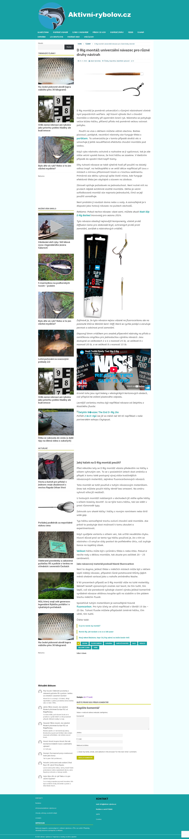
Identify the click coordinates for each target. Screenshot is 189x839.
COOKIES (38, 818)
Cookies (99, 819)
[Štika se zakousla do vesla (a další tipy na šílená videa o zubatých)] (56, 422)
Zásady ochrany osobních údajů (46, 813)
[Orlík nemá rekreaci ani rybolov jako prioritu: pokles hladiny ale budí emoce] (56, 109)
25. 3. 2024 (83, 61)
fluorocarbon (84, 606)
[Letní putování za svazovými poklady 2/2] (56, 343)
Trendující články (46, 53)
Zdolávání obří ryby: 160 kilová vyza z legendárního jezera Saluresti (54, 245)
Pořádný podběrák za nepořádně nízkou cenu (55, 524)
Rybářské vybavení (60, 32)
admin (45, 707)
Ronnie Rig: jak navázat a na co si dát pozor (96, 632)
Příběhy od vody (99, 32)
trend (96, 647)
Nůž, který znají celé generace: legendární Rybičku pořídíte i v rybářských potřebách (54, 604)
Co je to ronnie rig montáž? (89, 626)
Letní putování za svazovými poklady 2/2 (53, 360)
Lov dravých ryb (56, 37)
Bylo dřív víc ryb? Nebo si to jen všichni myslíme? (54, 167)
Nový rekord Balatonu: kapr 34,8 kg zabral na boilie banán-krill (104, 638)
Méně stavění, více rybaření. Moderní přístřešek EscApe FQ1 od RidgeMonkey (55, 709)
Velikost (81, 551)
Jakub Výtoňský (95, 61)
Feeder (130, 32)
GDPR (98, 814)
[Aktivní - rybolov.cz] (84, 29)
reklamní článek (84, 647)
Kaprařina (42, 37)
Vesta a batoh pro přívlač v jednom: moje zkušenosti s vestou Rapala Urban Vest (52, 484)
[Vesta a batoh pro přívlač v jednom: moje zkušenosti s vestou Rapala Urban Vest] (56, 466)
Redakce (38, 803)
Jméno (79, 733)
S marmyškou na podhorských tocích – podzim (54, 284)
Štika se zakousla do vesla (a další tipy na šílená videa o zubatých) (55, 439)
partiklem (82, 138)
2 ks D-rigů (90, 416)
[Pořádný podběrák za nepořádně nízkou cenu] (56, 506)
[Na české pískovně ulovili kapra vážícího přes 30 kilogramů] (56, 71)
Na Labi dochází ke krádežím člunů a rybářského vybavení (57, 743)
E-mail (79, 739)
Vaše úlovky (89, 37)
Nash (134, 643)
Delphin (84, 643)
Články (106, 61)
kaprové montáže (122, 643)
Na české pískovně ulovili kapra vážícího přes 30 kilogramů (54, 88)
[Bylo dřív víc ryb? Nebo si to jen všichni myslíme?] (56, 149)
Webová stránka (82, 745)
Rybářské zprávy (117, 32)
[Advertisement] (114, 441)
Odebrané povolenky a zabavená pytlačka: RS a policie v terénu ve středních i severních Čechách (55, 563)
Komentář (80, 716)
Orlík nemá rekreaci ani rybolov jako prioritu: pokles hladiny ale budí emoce (54, 127)
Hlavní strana (43, 32)
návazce (142, 643)
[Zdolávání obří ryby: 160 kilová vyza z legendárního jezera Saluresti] (56, 226)
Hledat (40, 43)
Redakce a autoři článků (104, 809)
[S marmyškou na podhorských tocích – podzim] (56, 267)
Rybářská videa (74, 37)
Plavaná (141, 32)
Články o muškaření (80, 32)
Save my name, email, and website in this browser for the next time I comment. (108, 752)
